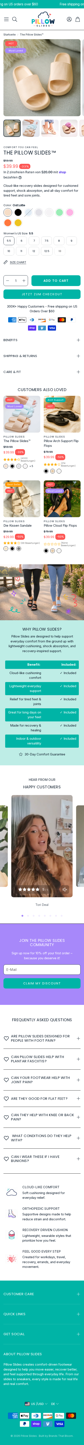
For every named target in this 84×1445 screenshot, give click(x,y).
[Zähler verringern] (7, 281)
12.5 (46, 251)
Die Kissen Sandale (17, 525)
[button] (6, 19)
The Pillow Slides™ (16, 441)
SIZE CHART (18, 262)
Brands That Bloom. (61, 1435)
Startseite (9, 34)
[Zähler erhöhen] (24, 281)
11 (21, 251)
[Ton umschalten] (65, 889)
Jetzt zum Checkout (42, 294)
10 (9, 251)
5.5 (9, 241)
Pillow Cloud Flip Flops (60, 525)
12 (34, 251)
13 (60, 251)
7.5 (46, 241)
